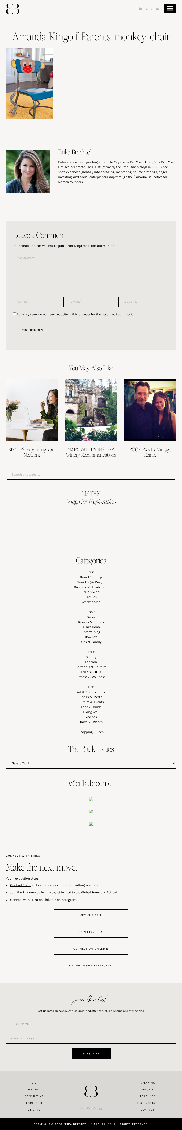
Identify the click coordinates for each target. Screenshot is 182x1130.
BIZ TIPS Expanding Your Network (32, 452)
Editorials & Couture (91, 667)
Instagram (68, 900)
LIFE (91, 687)
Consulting (34, 1096)
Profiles (91, 597)
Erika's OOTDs (91, 672)
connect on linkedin (90, 948)
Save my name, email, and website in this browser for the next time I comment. (75, 314)
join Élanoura (91, 931)
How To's (91, 637)
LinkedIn (49, 900)
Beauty (91, 657)
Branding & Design (91, 582)
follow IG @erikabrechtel (91, 965)
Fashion (91, 662)
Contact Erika (20, 885)
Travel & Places (91, 722)
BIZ (91, 572)
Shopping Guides (91, 732)
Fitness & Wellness (91, 677)
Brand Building (91, 577)
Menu (170, 8)
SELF (91, 652)
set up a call (91, 915)
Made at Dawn (91, 1084)
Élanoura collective (37, 892)
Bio (34, 1082)
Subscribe (91, 1053)
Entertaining (91, 632)
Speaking (147, 1082)
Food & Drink (91, 707)
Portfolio (34, 1102)
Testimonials (148, 1102)
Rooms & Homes (91, 622)
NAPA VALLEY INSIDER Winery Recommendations (91, 452)
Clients (34, 1109)
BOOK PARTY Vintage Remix (150, 452)
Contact (148, 1109)
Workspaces (91, 602)
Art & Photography (91, 692)
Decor (91, 617)
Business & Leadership (91, 587)
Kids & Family (91, 642)
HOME (91, 612)
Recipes (91, 717)
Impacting (148, 1089)
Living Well (91, 712)
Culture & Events (91, 702)
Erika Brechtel (12, 9)
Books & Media (91, 697)
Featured (147, 1096)
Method (34, 1089)
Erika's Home (91, 627)
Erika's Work (91, 592)
